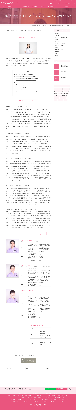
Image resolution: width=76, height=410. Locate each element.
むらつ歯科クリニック (22, 90)
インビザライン (66, 91)
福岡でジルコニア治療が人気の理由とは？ (25, 74)
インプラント (57, 39)
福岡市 (55, 97)
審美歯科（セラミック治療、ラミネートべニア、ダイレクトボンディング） (62, 44)
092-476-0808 (43, 329)
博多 (58, 97)
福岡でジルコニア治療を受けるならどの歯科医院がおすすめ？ (29, 82)
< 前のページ (9, 368)
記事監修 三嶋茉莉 (22, 88)
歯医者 (55, 91)
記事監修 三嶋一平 (22, 86)
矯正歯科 (56, 53)
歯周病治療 (57, 51)
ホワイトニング (57, 41)
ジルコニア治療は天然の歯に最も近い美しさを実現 (27, 78)
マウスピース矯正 (60, 91)
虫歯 (54, 89)
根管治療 (56, 47)
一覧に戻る (28, 368)
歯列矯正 (55, 93)
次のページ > (47, 368)
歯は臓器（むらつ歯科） (59, 49)
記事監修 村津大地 (22, 84)
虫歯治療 (56, 55)
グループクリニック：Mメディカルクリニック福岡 (26, 91)
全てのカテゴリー (58, 33)
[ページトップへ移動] (69, 389)
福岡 (68, 89)
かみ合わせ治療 (57, 35)
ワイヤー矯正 (60, 93)
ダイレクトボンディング (63, 95)
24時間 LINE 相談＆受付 (66, 3)
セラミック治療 (66, 93)
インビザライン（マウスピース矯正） (62, 37)
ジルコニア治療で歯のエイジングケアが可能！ (26, 76)
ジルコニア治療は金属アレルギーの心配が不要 (26, 80)
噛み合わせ (64, 89)
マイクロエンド (60, 100)
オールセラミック (63, 97)
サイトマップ (60, 401)
